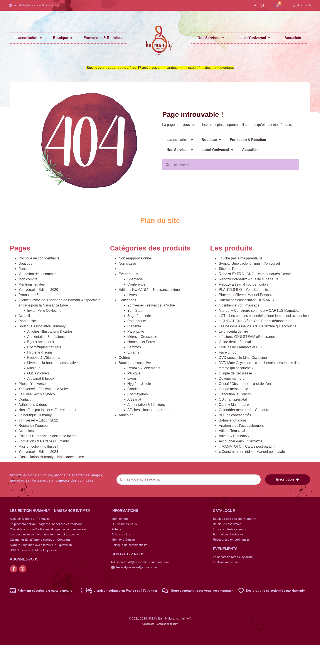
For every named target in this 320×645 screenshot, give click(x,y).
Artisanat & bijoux (40, 378)
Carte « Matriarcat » (234, 404)
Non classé (127, 263)
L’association (26, 38)
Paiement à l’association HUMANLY (247, 300)
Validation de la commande (40, 274)
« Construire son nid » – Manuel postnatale (252, 452)
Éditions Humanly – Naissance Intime (47, 436)
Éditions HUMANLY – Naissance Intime (149, 289)
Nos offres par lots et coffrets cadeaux (47, 410)
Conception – (160, 624)
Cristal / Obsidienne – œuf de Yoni (245, 384)
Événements (128, 274)
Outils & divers (38, 373)
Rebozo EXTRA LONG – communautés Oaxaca (256, 274)
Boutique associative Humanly (42, 326)
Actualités (293, 38)
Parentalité (135, 331)
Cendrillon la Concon (235, 394)
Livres (132, 295)
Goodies (133, 389)
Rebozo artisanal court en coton (243, 284)
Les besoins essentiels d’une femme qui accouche (257, 326)
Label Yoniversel (252, 38)
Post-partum (136, 321)
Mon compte (28, 279)
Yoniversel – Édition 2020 (38, 289)
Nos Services (209, 38)
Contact (24, 399)
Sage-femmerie (139, 316)
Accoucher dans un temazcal (241, 441)
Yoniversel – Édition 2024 (38, 452)
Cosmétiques (137, 394)
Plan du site (28, 321)
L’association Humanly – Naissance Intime (51, 457)
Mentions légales (32, 284)
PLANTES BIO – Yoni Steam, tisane (247, 289)
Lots (122, 269)
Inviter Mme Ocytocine (44, 310)
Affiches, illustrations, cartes (148, 410)
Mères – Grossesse (142, 337)
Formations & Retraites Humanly (44, 441)
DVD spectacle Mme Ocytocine (243, 357)
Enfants (133, 352)
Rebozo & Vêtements (43, 357)
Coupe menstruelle (233, 389)
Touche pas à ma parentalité (240, 258)
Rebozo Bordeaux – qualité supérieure (248, 279)
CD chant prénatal (233, 399)
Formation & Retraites (248, 140)
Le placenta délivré (233, 331)
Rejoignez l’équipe (33, 425)
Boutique (60, 38)
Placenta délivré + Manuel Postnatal (247, 295)
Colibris (125, 357)
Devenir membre (231, 378)
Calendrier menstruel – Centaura (244, 410)
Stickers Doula (230, 269)
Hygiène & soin (139, 384)
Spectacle (135, 279)
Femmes (134, 347)
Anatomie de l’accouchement (241, 425)
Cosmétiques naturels (44, 347)
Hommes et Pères (141, 342)
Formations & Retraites (103, 38)
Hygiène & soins (40, 352)
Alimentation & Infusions (46, 337)
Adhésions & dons (33, 404)
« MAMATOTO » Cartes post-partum (247, 446)
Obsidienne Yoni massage (239, 305)
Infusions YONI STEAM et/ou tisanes (247, 337)
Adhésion (126, 415)
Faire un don (228, 352)
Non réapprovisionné (135, 258)
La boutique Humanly (35, 415)
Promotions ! (28, 295)
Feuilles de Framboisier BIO (240, 347)
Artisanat (134, 399)
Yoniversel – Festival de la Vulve (44, 389)
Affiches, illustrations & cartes (49, 331)
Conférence (136, 284)
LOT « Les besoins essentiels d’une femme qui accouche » (264, 316)
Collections (127, 300)
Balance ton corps (233, 420)
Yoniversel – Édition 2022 (38, 420)
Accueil (24, 316)
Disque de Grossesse (235, 373)
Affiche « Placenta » (234, 436)
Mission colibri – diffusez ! (38, 446)
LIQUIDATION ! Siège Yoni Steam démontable (254, 321)
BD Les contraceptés (235, 415)
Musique (33, 368)
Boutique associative (135, 363)
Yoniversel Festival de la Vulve (151, 305)
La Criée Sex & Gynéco (37, 394)
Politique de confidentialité (39, 258)
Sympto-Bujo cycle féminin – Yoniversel (249, 263)
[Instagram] (262, 5)
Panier (24, 269)
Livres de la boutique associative (52, 363)
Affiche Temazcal (232, 431)
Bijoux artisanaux (40, 342)
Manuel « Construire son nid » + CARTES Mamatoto (259, 310)
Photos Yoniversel (33, 384)
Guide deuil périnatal (235, 342)
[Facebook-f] (255, 5)
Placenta (134, 326)
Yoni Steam (136, 310)
